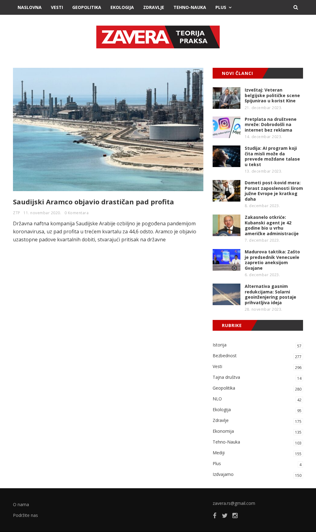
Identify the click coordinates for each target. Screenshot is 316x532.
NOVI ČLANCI (237, 73)
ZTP (16, 212)
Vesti (57, 7)
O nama (21, 504)
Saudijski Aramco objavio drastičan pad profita (93, 201)
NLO (257, 399)
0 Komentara (76, 212)
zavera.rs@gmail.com (234, 503)
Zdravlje (153, 7)
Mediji (257, 453)
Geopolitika (86, 7)
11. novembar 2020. (42, 212)
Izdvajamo (257, 474)
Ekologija (122, 7)
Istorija (257, 345)
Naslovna (30, 7)
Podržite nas (25, 515)
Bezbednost (257, 356)
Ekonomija (257, 431)
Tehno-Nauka (189, 7)
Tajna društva (257, 377)
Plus (220, 7)
